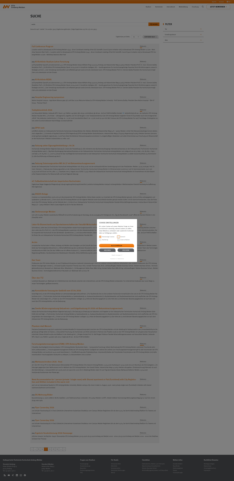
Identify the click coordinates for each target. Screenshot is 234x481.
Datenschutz (121, 258)
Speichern (125, 250)
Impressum (113, 258)
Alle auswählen (116, 246)
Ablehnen (107, 250)
